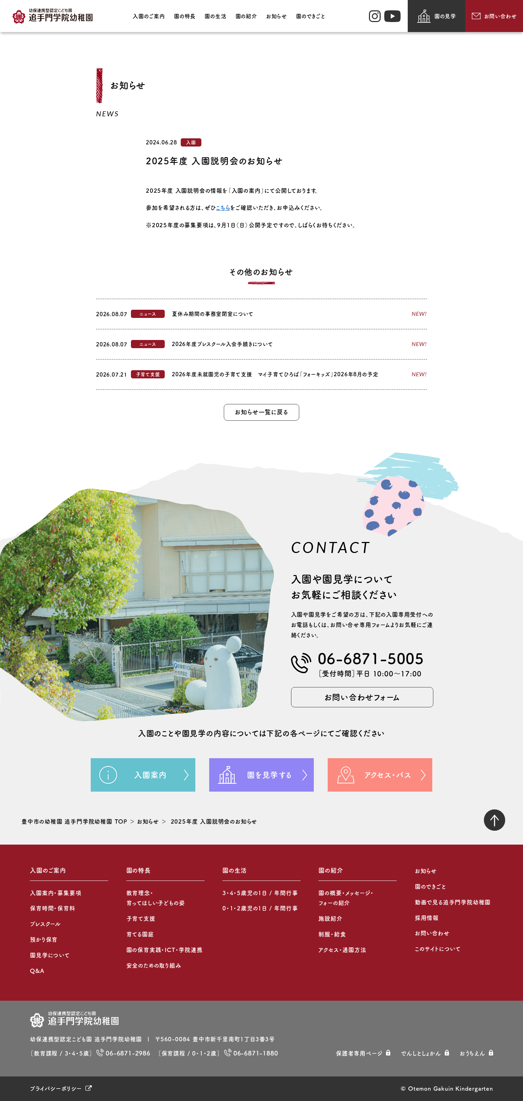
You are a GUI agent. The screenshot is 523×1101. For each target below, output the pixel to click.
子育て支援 (140, 918)
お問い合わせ (500, 16)
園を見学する (269, 775)
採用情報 (427, 918)
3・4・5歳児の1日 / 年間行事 (260, 893)
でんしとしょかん (421, 1053)
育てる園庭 (140, 934)
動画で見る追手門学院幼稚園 (453, 902)
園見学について (50, 955)
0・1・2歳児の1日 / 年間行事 (260, 908)
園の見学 (445, 16)
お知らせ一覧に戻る (261, 412)
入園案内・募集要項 (55, 893)
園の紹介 (246, 16)
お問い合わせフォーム (362, 697)
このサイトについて (438, 949)
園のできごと (310, 16)
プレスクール (45, 924)
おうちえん (472, 1053)
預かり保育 (44, 939)
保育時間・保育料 (52, 908)
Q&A (37, 971)
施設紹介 (330, 918)
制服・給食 (332, 934)
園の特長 (185, 16)
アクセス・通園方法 (342, 950)
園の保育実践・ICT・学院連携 (164, 950)
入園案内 (150, 775)
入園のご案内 (149, 16)
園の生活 (215, 16)
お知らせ (276, 16)
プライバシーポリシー (56, 1088)
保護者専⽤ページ (359, 1053)
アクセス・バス (387, 775)
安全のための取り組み (153, 965)
